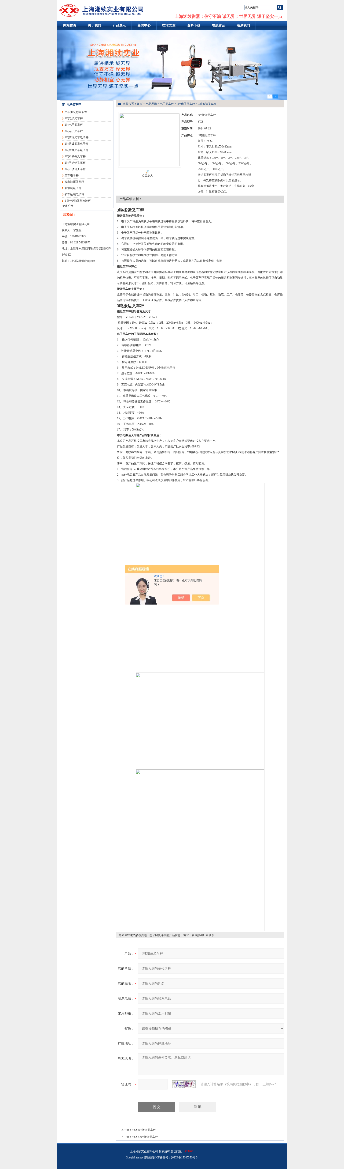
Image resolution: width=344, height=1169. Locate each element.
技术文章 (169, 25)
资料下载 (193, 25)
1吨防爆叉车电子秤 (76, 137)
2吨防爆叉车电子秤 (76, 143)
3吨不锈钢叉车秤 (75, 169)
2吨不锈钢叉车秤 (75, 162)
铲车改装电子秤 (74, 194)
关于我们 (94, 25)
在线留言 (218, 25)
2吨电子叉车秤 (74, 124)
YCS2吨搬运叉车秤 (144, 1129)
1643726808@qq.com (82, 260)
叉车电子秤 (72, 175)
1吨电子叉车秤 (74, 118)
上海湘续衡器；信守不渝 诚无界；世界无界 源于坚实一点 (228, 16)
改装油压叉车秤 (74, 181)
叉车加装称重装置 (76, 112)
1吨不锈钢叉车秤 (75, 156)
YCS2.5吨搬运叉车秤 (145, 1137)
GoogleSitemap (134, 1157)
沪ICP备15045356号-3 (184, 1157)
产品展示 (119, 25)
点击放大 (147, 175)
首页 (140, 104)
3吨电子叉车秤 (74, 131)
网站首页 (69, 25)
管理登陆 (149, 1157)
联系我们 (243, 25)
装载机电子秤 (73, 188)
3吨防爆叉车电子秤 (76, 150)
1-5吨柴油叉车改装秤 (78, 200)
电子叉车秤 (74, 104)
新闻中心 (144, 25)
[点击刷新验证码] (184, 1084)
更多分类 (67, 206)
